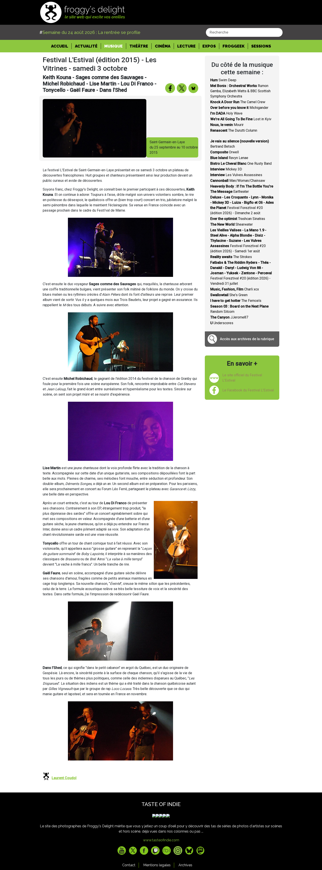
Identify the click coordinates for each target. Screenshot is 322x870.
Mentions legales (157, 865)
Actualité (86, 46)
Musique (113, 46)
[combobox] (244, 32)
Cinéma (162, 46)
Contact (128, 865)
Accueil (61, 46)
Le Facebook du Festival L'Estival (248, 390)
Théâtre (138, 46)
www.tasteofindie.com (161, 840)
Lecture (186, 46)
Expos (209, 46)
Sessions (261, 46)
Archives (185, 865)
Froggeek (233, 46)
